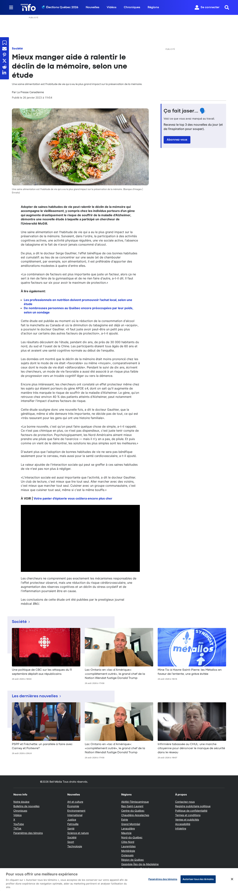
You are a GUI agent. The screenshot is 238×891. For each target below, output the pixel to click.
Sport (70, 841)
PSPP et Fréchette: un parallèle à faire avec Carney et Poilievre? (42, 746)
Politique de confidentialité (191, 810)
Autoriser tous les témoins (198, 879)
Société (17, 48)
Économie (73, 806)
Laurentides (128, 846)
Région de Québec (132, 859)
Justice (71, 819)
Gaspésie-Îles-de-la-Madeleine (140, 864)
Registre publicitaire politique (192, 806)
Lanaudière (128, 828)
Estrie (124, 819)
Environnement (76, 810)
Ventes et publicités (187, 819)
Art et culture (75, 801)
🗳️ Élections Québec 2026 (60, 7)
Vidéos (111, 7)
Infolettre (180, 828)
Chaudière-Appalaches (135, 815)
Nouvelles (92, 7)
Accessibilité (182, 824)
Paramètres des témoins (28, 833)
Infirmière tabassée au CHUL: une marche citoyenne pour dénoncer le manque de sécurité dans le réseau (191, 748)
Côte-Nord (127, 841)
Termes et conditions (187, 815)
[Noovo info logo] (28, 7)
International (74, 815)
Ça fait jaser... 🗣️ (185, 111)
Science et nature (78, 832)
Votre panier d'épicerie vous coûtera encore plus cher (73, 498)
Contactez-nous (185, 801)
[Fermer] (232, 879)
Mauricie (126, 832)
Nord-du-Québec (131, 837)
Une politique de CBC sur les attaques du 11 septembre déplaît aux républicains (42, 672)
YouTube (18, 824)
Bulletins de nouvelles (26, 806)
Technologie (74, 846)
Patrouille (72, 824)
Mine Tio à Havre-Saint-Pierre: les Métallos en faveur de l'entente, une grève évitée (190, 672)
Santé (70, 828)
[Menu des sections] (11, 7)
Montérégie (128, 850)
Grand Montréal (130, 824)
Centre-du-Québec (132, 810)
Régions (153, 7)
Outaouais (127, 855)
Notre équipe (21, 801)
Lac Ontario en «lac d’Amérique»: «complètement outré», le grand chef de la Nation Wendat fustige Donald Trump (115, 674)
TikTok (17, 828)
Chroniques (132, 7)
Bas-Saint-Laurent (132, 806)
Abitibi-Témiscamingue (135, 801)
